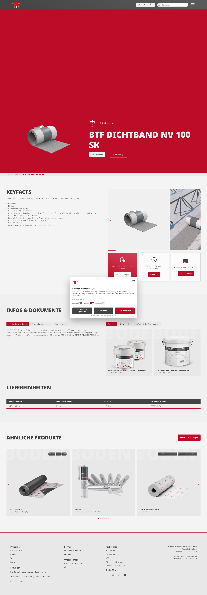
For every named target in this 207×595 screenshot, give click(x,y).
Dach (12, 562)
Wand (12, 558)
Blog (66, 567)
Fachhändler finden (72, 550)
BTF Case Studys (17, 581)
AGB (107, 558)
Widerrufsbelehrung (114, 562)
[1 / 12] (138, 219)
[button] (110, 220)
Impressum (110, 550)
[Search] (159, 5)
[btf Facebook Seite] (107, 575)
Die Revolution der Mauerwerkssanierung (28, 572)
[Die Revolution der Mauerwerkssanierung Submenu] (48, 572)
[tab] (17, 324)
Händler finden (186, 273)
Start (8, 174)
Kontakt (67, 554)
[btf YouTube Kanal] (125, 575)
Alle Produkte (16, 550)
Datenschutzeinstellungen (116, 565)
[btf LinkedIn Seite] (119, 575)
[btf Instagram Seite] (113, 575)
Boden (15, 174)
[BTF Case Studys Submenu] (48, 581)
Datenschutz (111, 554)
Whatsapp (154, 274)
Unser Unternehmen (73, 563)
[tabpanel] (53, 334)
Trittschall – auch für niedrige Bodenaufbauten (30, 576)
